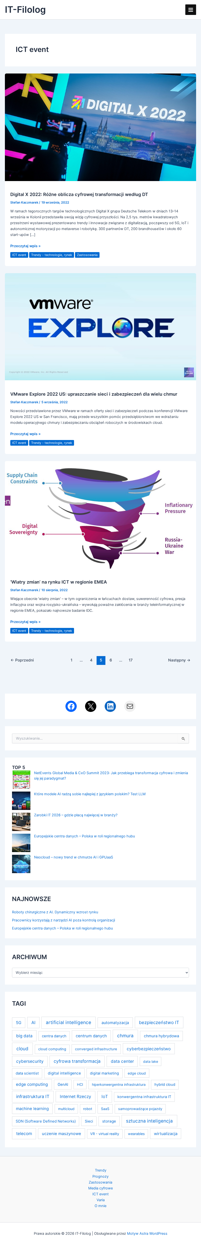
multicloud (66, 1109)
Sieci (89, 1121)
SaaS (105, 1109)
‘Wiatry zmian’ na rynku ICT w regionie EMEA (58, 582)
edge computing (32, 1084)
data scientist (27, 1073)
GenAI (63, 1084)
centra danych (54, 1036)
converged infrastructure (96, 1049)
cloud (22, 1048)
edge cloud (137, 1073)
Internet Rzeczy (75, 1096)
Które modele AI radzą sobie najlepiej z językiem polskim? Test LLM (90, 794)
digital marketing (104, 1073)
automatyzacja (115, 1022)
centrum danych (91, 1035)
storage (109, 1121)
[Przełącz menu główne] (190, 9)
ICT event (19, 255)
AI (33, 1022)
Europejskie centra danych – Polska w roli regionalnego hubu (84, 836)
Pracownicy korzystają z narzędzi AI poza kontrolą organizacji (63, 920)
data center (122, 1061)
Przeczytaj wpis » (25, 246)
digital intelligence (64, 1073)
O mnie (100, 1206)
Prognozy (100, 1176)
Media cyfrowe (100, 1188)
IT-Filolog (25, 9)
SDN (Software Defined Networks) (46, 1121)
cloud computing (52, 1049)
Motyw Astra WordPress (147, 1233)
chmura (125, 1036)
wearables (136, 1134)
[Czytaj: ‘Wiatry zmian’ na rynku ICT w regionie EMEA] (100, 514)
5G (18, 1022)
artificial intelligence (68, 1022)
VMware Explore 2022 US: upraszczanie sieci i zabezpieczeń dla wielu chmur (93, 394)
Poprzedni (22, 660)
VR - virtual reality (104, 1134)
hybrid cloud (164, 1084)
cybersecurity (30, 1061)
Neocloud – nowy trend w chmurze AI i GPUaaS (73, 857)
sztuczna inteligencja (149, 1121)
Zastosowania (87, 255)
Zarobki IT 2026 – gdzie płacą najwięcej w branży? (75, 815)
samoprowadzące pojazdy (140, 1109)
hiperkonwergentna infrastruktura (119, 1084)
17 (131, 660)
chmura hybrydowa (161, 1036)
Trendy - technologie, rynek (51, 255)
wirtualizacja (165, 1133)
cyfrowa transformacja (77, 1061)
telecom (24, 1133)
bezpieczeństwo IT (159, 1022)
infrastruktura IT (33, 1096)
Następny (179, 660)
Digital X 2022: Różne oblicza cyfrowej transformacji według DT (79, 194)
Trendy (100, 1170)
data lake (150, 1061)
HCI (80, 1084)
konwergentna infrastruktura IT (144, 1097)
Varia (101, 1200)
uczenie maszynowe (61, 1133)
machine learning (32, 1108)
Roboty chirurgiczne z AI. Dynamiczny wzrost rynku (55, 912)
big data (24, 1035)
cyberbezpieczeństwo (149, 1048)
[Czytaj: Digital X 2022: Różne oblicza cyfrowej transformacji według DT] (100, 127)
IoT (104, 1096)
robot (87, 1109)
